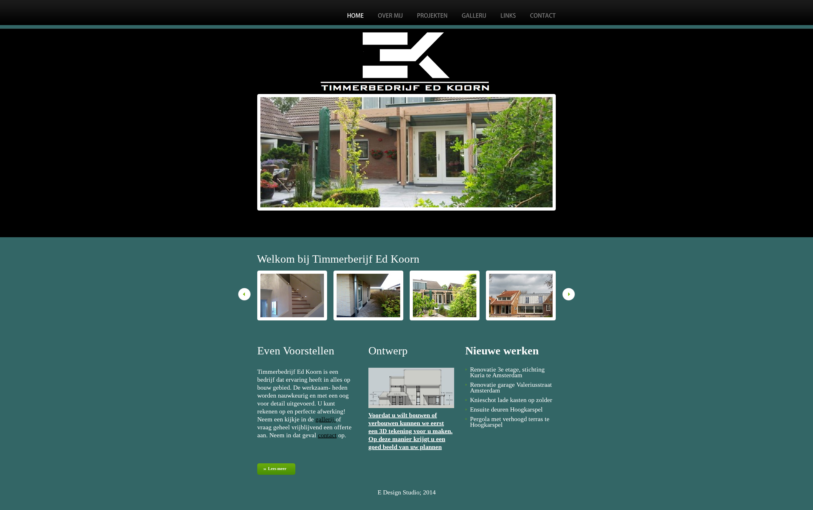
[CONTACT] (543, 14)
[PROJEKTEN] (432, 14)
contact (327, 435)
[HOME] (355, 14)
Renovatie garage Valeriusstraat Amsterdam (511, 387)
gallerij (325, 419)
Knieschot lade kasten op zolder (511, 400)
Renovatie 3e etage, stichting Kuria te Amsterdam (507, 372)
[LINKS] (508, 14)
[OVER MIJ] (390, 14)
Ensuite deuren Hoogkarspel (506, 409)
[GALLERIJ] (474, 14)
